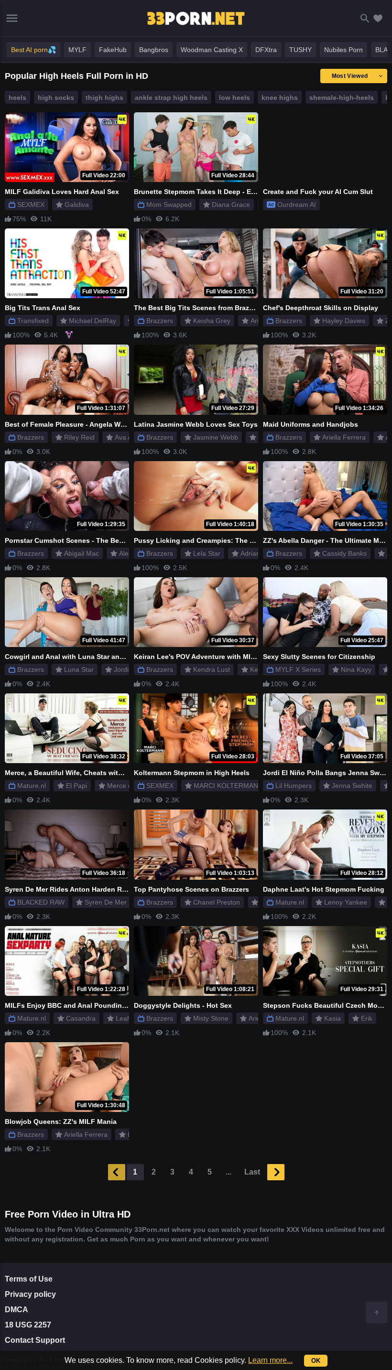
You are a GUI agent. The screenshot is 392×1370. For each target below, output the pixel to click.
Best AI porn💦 (33, 50)
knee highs (279, 97)
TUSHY (300, 50)
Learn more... (270, 1360)
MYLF (77, 50)
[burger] (12, 18)
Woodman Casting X (212, 50)
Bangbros (153, 50)
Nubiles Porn (343, 50)
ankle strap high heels (171, 97)
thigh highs (104, 97)
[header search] (365, 18)
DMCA (16, 1309)
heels (17, 97)
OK (315, 1360)
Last (252, 1172)
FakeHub (113, 50)
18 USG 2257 (28, 1325)
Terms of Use (29, 1279)
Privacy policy (30, 1294)
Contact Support (35, 1340)
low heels (234, 97)
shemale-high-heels (341, 97)
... (228, 1172)
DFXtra (266, 50)
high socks (56, 97)
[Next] (275, 1172)
